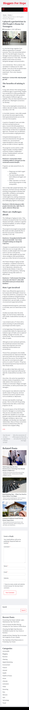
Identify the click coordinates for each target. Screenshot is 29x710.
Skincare (5, 695)
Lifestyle (5, 681)
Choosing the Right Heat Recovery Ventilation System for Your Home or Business (13, 631)
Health (4, 673)
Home (4, 429)
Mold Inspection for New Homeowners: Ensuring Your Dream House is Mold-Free (14, 468)
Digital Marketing (8, 662)
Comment (7, 547)
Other (4, 687)
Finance (5, 667)
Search (5, 607)
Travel (4, 703)
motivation (6, 684)
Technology (6, 700)
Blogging (5, 654)
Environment (6, 665)
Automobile (6, 651)
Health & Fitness (7, 676)
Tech (4, 697)
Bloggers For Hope (14, 3)
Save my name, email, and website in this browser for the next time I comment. (14, 586)
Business (5, 657)
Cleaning (5, 659)
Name (6, 566)
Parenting (5, 689)
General (5, 670)
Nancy (19, 29)
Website (6, 578)
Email (6, 572)
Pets (4, 692)
